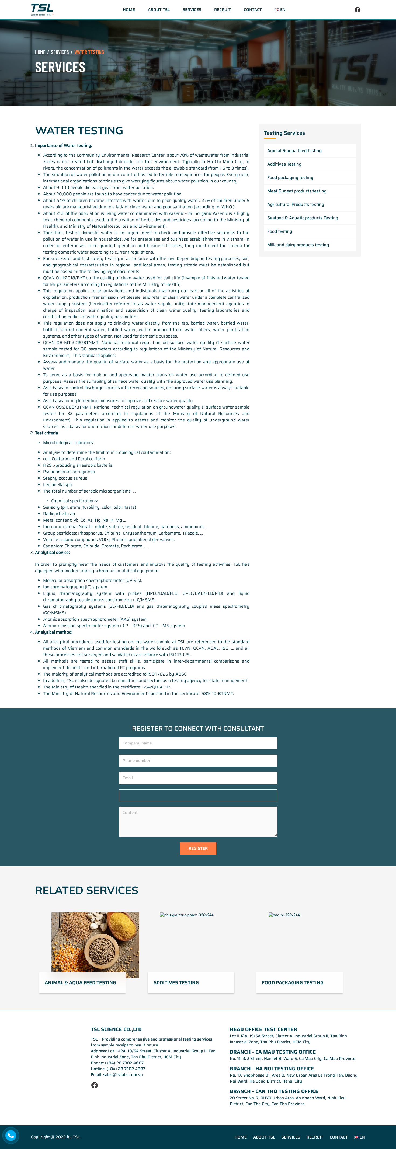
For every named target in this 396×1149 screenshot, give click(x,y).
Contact (253, 9)
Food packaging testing (290, 177)
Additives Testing (284, 164)
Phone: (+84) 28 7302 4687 (117, 1063)
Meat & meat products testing (296, 191)
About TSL (159, 9)
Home (129, 9)
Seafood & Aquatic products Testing (302, 218)
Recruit (222, 9)
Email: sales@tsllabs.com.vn (117, 1075)
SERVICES (60, 52)
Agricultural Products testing (295, 204)
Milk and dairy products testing (298, 244)
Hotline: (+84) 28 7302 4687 (118, 1069)
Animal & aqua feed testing (294, 150)
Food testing (279, 231)
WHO (226, 206)
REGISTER (198, 848)
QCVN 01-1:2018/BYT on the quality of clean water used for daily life (111, 278)
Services (192, 9)
